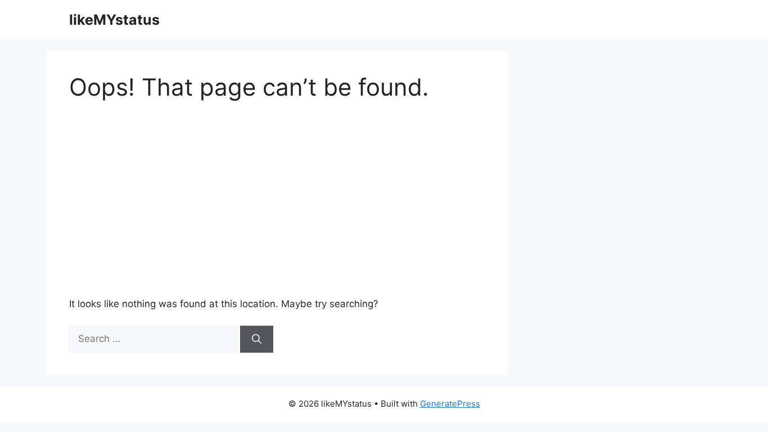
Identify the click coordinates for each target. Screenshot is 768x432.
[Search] (256, 339)
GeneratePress (450, 403)
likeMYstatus (114, 19)
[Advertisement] (334, 199)
